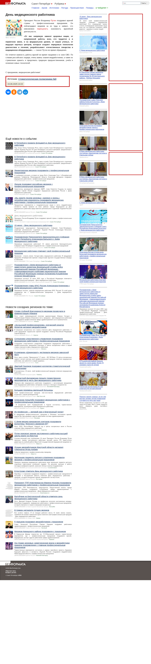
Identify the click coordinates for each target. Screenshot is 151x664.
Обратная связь (11, 571)
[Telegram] (19, 92)
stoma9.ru (12, 37)
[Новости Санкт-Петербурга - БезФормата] (13, 3)
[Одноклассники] (14, 92)
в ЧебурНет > (102, 8)
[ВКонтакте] (8, 92)
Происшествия (77, 8)
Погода (64, 8)
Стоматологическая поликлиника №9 (37, 79)
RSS (20, 575)
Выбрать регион (11, 572)
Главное (35, 8)
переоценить (42, 29)
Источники (54, 8)
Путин (53, 20)
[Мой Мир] (25, 92)
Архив (44, 8)
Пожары (90, 8)
